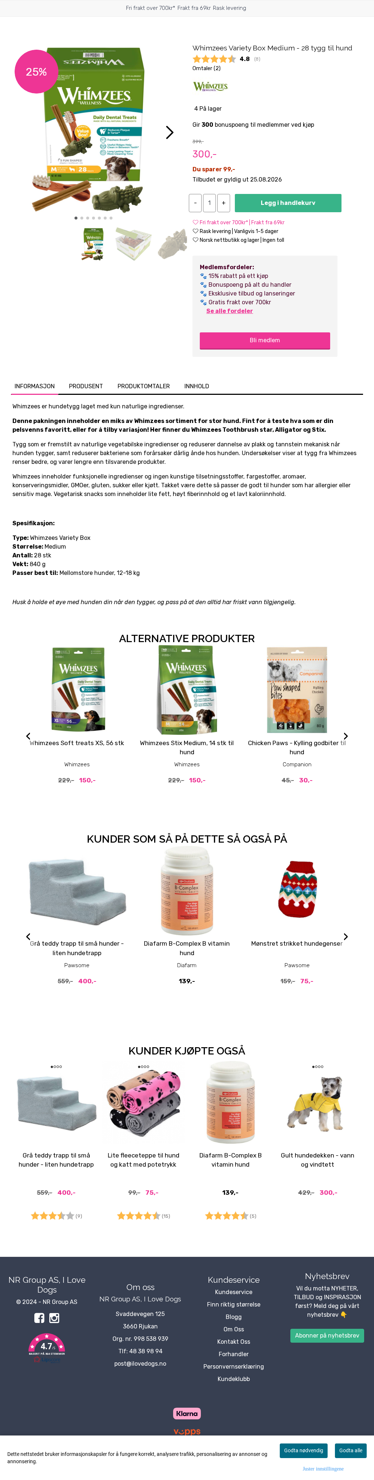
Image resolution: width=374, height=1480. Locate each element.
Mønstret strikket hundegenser (297, 943)
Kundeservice (233, 1292)
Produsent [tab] (86, 386)
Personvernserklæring (233, 1366)
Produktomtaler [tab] (144, 386)
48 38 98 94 (146, 1351)
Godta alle (350, 1450)
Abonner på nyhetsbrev (327, 1335)
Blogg (234, 1316)
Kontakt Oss (233, 1341)
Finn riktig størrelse (233, 1304)
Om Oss (234, 1329)
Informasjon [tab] (35, 386)
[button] (76, 218)
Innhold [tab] (196, 386)
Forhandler (234, 1354)
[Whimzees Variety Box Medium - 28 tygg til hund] (93, 129)
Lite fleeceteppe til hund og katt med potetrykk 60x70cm (143, 1165)
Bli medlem (265, 340)
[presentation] (28, 737)
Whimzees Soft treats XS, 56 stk (77, 743)
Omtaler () (206, 68)
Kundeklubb (234, 1379)
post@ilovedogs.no (140, 1363)
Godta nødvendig (303, 1450)
